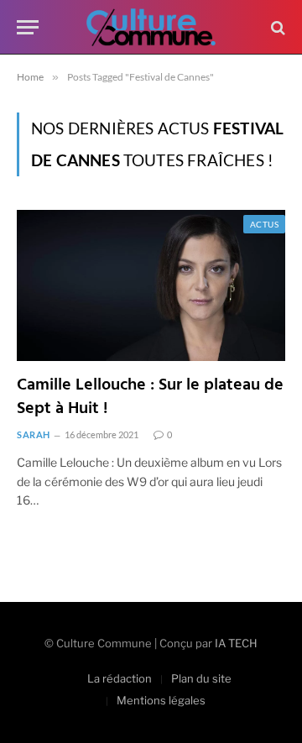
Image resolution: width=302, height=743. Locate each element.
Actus (264, 224)
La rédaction (119, 678)
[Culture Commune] (151, 27)
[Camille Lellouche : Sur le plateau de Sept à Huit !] (151, 285)
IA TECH (236, 643)
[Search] (276, 27)
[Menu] (28, 27)
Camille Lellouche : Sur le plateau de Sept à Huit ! (150, 396)
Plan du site (201, 678)
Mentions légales (161, 700)
